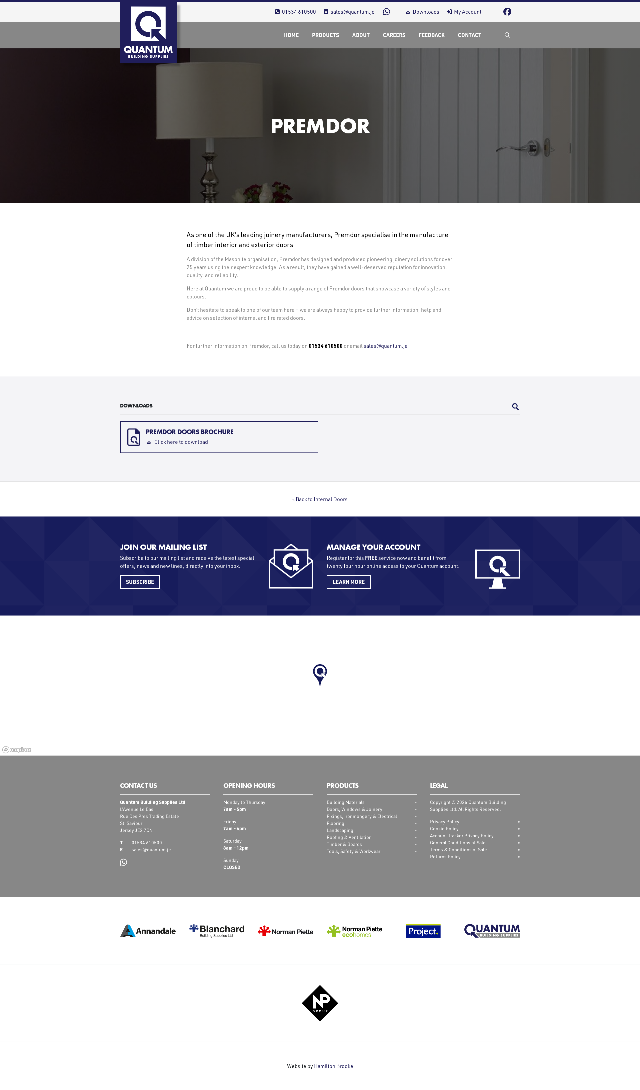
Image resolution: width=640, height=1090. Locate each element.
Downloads (426, 11)
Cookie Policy (444, 828)
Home (291, 34)
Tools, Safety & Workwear (353, 851)
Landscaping (340, 830)
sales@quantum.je (353, 11)
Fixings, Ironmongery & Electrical (362, 816)
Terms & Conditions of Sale (458, 849)
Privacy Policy (444, 821)
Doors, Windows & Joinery (354, 809)
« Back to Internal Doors (320, 499)
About (361, 34)
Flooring (335, 823)
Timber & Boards (344, 844)
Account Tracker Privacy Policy (462, 835)
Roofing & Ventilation (349, 837)
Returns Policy (445, 856)
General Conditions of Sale (458, 842)
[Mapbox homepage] (16, 750)
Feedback (432, 34)
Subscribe (140, 581)
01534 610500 (299, 11)
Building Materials (346, 802)
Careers (394, 34)
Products (325, 34)
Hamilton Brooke (333, 1066)
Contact (469, 34)
